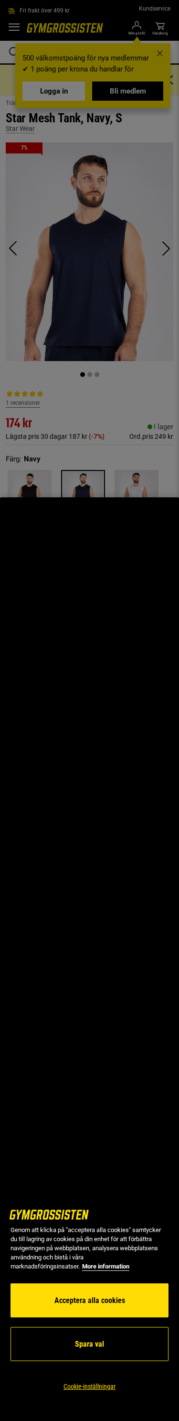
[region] (89, 959)
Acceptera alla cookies (89, 1300)
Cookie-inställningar (89, 1386)
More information (105, 1266)
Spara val (89, 1344)
